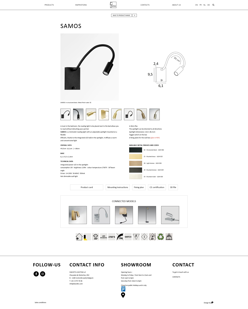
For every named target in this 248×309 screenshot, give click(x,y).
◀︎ (63, 67)
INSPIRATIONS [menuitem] (81, 5)
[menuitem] (113, 5)
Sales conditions (40, 302)
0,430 (169, 239)
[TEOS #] (124, 215)
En (196, 5)
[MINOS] (78, 215)
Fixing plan (139, 187)
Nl (204, 5)
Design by (209, 302)
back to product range (121, 15)
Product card (87, 187)
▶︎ (117, 67)
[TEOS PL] (170, 215)
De (208, 5)
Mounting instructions (117, 187)
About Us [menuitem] (176, 5)
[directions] (123, 296)
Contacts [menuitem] (145, 5)
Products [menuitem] (49, 5)
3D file (173, 187)
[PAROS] (101, 215)
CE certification (157, 187)
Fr (201, 5)
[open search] (213, 5)
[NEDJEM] (147, 215)
